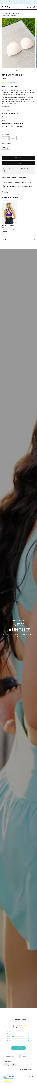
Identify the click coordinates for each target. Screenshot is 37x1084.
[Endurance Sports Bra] (9, 211)
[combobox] (26, 1069)
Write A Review (18, 1048)
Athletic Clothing (14, 13)
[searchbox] (10, 1056)
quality (13, 1065)
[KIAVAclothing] (6, 7)
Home (5, 13)
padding (6, 1065)
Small (5, 138)
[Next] (34, 2)
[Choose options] (15, 221)
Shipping (5, 177)
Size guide (7, 143)
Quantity (5, 148)
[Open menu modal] (30, 7)
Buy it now (18, 163)
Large (13, 138)
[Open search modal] (27, 7)
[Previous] (3, 2)
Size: (5, 134)
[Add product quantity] (8, 151)
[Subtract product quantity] (3, 151)
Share (6, 192)
